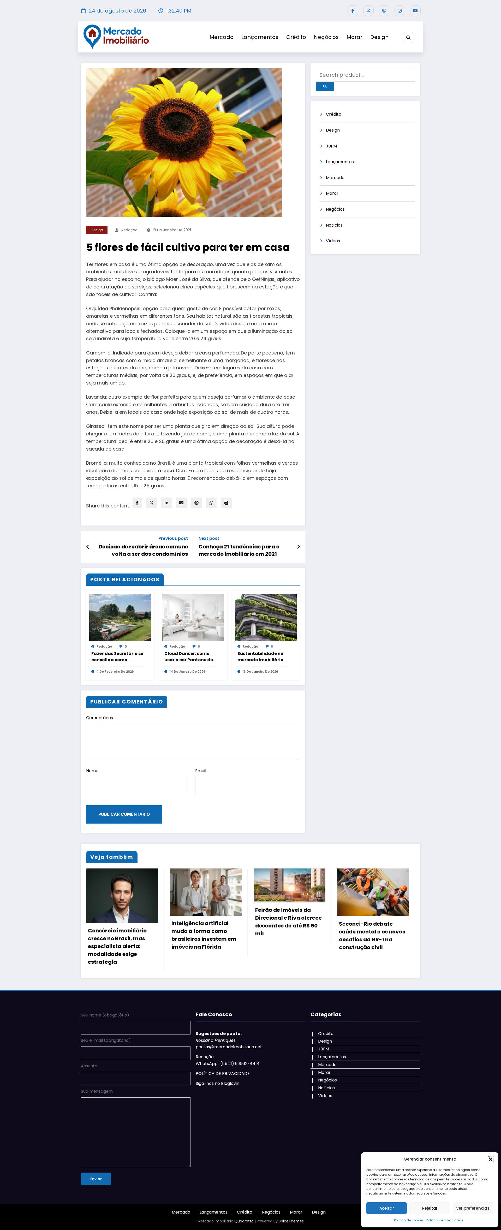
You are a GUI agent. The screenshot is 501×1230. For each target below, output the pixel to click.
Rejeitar (430, 1208)
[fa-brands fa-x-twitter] (368, 10)
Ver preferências (473, 1208)
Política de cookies (409, 1220)
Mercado (222, 37)
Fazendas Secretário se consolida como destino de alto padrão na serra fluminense (117, 657)
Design (379, 37)
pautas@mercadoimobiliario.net (229, 1059)
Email (200, 771)
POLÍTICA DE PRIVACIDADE (223, 1085)
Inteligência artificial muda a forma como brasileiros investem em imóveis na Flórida (120, 935)
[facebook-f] (353, 10)
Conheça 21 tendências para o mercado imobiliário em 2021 (239, 550)
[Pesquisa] (408, 37)
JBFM (331, 146)
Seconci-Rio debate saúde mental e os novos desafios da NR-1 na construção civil (288, 935)
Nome (92, 771)
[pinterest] (196, 503)
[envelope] (181, 503)
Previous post (173, 538)
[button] (490, 1159)
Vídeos (333, 241)
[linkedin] (166, 503)
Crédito (296, 37)
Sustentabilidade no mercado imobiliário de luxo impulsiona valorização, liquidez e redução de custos (262, 657)
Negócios (326, 37)
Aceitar (386, 1208)
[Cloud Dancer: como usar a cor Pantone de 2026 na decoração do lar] (193, 617)
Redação (129, 230)
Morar (354, 37)
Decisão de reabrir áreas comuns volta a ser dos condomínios (143, 550)
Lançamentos (259, 37)
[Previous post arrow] (88, 547)
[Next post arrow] (298, 547)
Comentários (99, 718)
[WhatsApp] (211, 503)
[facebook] (137, 503)
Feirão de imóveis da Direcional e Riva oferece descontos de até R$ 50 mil (204, 921)
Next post (209, 538)
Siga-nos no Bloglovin (217, 1095)
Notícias (334, 225)
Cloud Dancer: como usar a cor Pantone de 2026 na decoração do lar (189, 657)
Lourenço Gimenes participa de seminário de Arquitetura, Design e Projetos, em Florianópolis (371, 957)
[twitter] (151, 503)
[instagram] (400, 10)
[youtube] (415, 10)
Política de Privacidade (444, 1220)
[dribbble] (384, 10)
